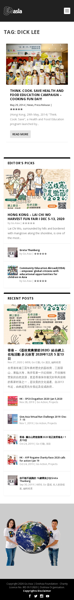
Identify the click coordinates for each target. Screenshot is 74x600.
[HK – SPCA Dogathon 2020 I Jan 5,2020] (13, 401)
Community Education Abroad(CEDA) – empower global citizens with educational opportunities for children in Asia (36, 272)
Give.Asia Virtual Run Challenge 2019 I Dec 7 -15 (43, 418)
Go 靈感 (47, 484)
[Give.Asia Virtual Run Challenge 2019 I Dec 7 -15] (13, 419)
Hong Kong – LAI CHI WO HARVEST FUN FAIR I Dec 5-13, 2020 (36, 217)
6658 (27, 362)
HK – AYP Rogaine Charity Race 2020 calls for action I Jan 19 (42, 459)
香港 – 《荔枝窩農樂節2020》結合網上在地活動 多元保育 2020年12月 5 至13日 (36, 354)
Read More (20, 134)
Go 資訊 (45, 362)
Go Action (42, 402)
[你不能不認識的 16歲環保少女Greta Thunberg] (13, 480)
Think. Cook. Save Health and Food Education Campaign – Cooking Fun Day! (37, 95)
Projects (53, 402)
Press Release (42, 105)
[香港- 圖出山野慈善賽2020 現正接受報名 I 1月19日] (13, 439)
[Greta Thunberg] (13, 252)
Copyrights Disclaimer (37, 591)
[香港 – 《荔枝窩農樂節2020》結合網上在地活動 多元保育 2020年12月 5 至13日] (37, 324)
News (30, 105)
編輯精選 (56, 362)
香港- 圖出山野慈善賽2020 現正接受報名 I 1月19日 (43, 438)
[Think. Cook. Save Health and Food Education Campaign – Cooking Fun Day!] (37, 64)
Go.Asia (15, 223)
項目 (48, 443)
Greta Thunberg (30, 250)
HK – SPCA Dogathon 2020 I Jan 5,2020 (41, 398)
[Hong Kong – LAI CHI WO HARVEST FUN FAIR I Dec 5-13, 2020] (37, 189)
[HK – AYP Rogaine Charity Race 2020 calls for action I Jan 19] (13, 460)
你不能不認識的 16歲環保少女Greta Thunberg (39, 479)
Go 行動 (36, 362)
